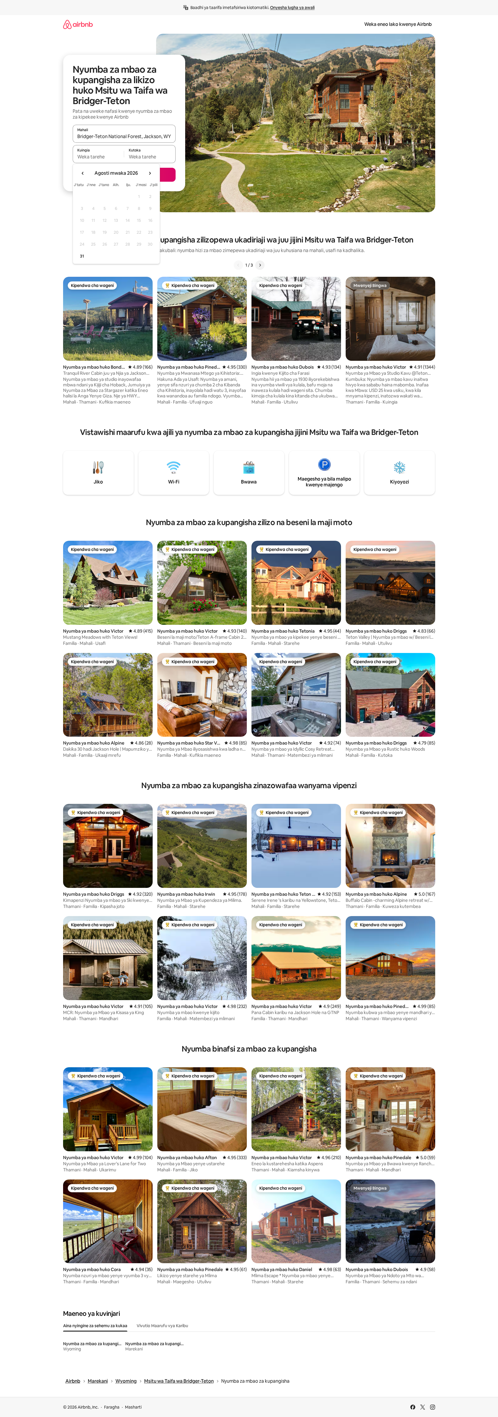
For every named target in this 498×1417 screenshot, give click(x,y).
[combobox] (124, 136)
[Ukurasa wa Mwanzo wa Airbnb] (78, 24)
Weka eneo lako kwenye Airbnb (398, 24)
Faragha (111, 1407)
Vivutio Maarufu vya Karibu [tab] (162, 1325)
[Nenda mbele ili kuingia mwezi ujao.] (149, 173)
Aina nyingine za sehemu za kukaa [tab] (95, 1325)
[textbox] (98, 156)
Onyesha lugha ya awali (292, 7)
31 (82, 256)
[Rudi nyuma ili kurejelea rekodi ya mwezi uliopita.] (83, 173)
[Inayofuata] (260, 265)
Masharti (133, 1407)
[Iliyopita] (238, 265)
